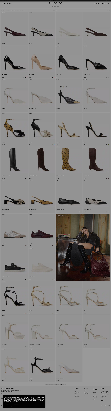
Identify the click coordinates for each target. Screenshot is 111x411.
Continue (16, 404)
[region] (24, 401)
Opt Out (7, 404)
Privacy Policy (15, 401)
